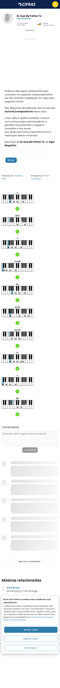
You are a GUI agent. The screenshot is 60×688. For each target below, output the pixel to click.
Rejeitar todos (30, 638)
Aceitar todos (31, 629)
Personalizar (30, 647)
